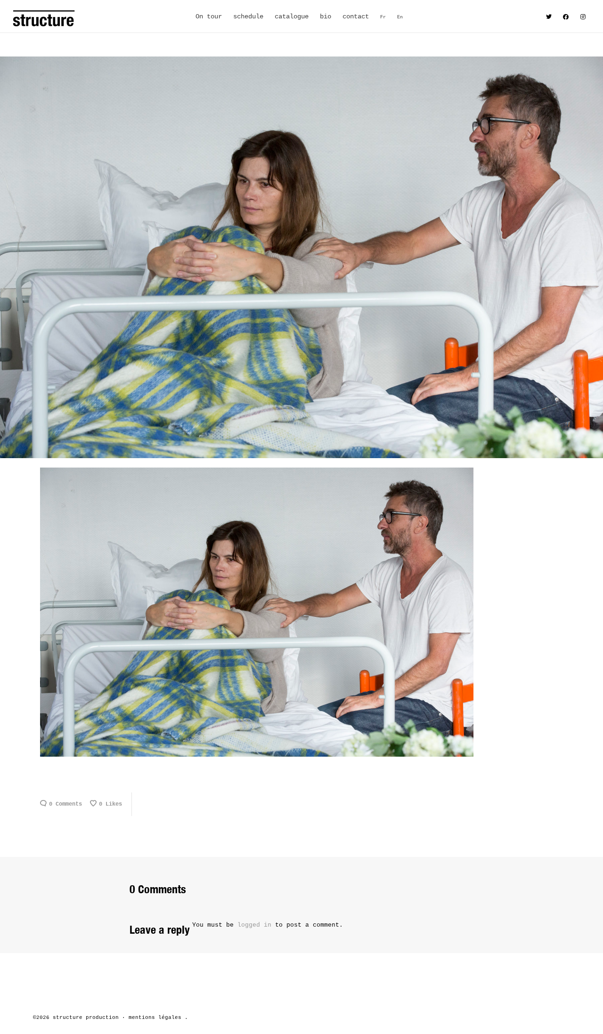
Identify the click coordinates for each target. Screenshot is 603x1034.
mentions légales (155, 1017)
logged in (254, 925)
